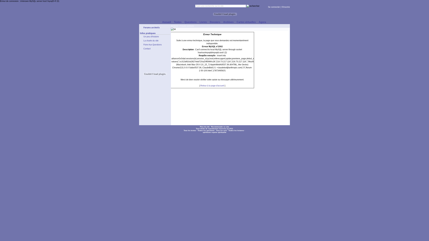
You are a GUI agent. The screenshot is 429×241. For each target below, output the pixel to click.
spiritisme (207, 132)
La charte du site (151, 40)
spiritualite (222, 132)
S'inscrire (286, 7)
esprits (214, 132)
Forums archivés (187, 26)
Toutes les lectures (236, 130)
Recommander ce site (220, 127)
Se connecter (274, 7)
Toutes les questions (206, 130)
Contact (146, 49)
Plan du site (205, 127)
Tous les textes (190, 130)
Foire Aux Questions (152, 45)
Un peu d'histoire (151, 36)
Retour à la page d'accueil (212, 86)
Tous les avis (221, 130)
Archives (174, 26)
